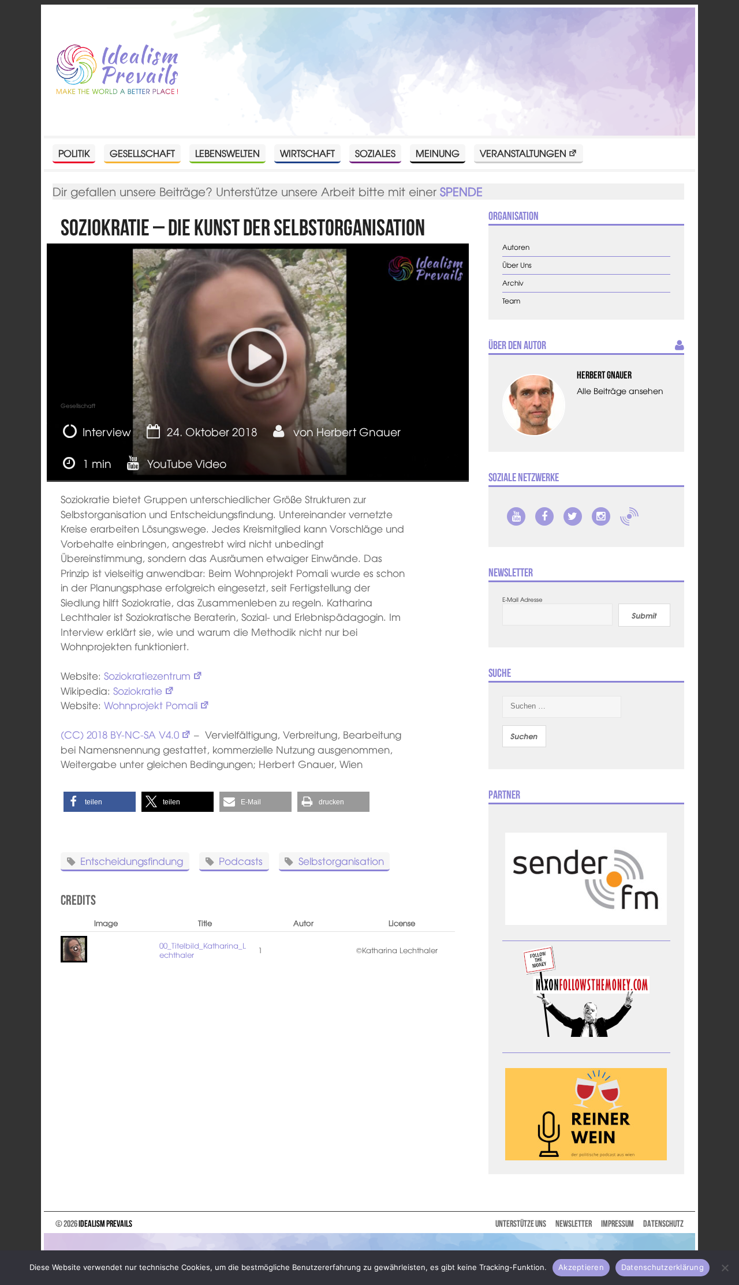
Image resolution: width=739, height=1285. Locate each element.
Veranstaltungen (523, 153)
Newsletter (573, 1223)
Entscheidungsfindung (131, 860)
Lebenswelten (227, 153)
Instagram (601, 516)
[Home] (117, 70)
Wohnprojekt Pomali (150, 705)
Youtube (516, 516)
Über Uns (517, 265)
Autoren (515, 247)
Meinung (438, 153)
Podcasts (241, 860)
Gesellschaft (142, 153)
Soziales (375, 153)
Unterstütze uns (520, 1223)
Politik (73, 153)
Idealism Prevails (105, 1223)
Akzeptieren (581, 1267)
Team (511, 301)
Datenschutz (663, 1223)
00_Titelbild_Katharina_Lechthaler (202, 950)
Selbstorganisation (341, 860)
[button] (100, 802)
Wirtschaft (307, 153)
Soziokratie (137, 690)
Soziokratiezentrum (147, 675)
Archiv (513, 283)
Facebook (544, 516)
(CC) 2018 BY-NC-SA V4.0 (120, 734)
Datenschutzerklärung (662, 1267)
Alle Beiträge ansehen (620, 390)
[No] (724, 1267)
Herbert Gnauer (358, 432)
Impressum (617, 1223)
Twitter (572, 516)
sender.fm (629, 516)
